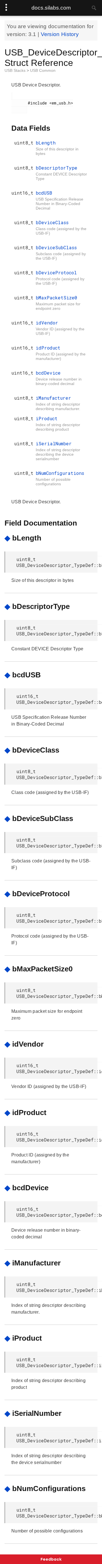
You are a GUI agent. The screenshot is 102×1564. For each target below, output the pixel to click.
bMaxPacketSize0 (56, 298)
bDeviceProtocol (56, 272)
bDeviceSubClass (56, 247)
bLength (46, 143)
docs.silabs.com (51, 8)
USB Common (43, 70)
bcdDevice (48, 373)
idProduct (48, 348)
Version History (60, 34)
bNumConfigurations (60, 473)
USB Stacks (16, 70)
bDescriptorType (56, 168)
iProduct (47, 418)
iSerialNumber (54, 443)
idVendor (47, 323)
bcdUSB (44, 193)
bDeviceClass (52, 222)
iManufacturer (53, 398)
